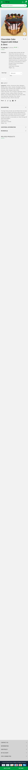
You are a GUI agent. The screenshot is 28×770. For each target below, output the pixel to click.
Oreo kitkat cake (4, 96)
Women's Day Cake (15, 97)
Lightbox (24, 33)
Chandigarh (18, 87)
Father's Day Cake (5, 91)
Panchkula (11, 96)
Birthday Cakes (4, 87)
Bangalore (22, 85)
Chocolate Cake (4, 88)
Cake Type (4, 72)
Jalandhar (3, 93)
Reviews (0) (4, 130)
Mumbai (9, 94)
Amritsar (8, 85)
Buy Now (21, 768)
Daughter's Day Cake (20, 88)
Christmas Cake (12, 88)
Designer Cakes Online (14, 90)
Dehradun (3, 90)
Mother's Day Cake (18, 93)
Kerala (7, 93)
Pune (15, 96)
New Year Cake (18, 94)
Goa (11, 91)
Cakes (9, 87)
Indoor (24, 91)
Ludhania (12, 93)
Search (25, 5)
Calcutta (13, 87)
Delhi (7, 90)
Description (5, 107)
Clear (11, 75)
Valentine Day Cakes (5, 97)
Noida (24, 94)
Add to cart (7, 768)
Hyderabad (19, 91)
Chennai (23, 87)
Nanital (13, 94)
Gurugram (14, 91)
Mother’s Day (4, 94)
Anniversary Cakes (15, 85)
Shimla (18, 96)
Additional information (8, 127)
